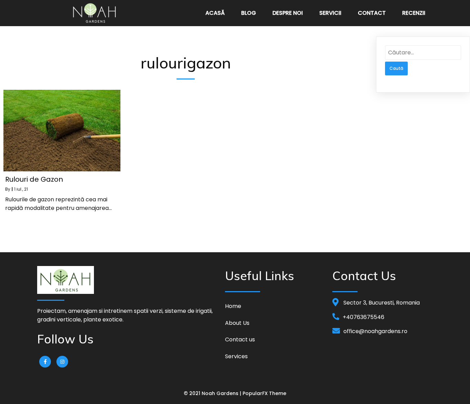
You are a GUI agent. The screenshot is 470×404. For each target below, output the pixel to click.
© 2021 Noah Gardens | (213, 393)
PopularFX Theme (264, 393)
